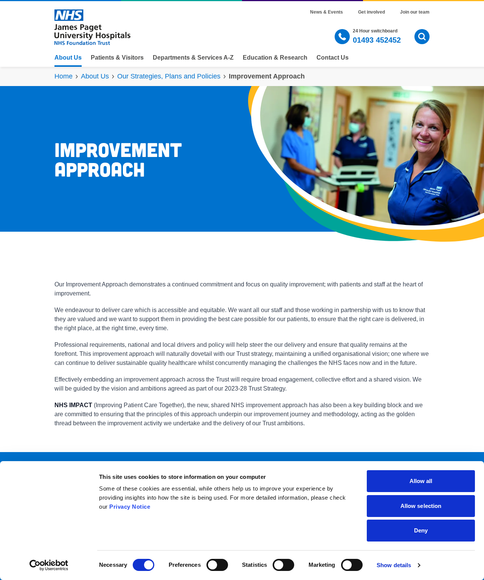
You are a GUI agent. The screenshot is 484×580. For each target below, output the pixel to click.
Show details (394, 565)
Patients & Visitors (117, 58)
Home (63, 76)
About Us (68, 58)
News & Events (326, 12)
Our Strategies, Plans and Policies (168, 76)
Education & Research (275, 58)
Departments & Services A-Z (193, 58)
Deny (421, 530)
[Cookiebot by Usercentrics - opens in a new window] (49, 565)
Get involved (371, 12)
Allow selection (421, 506)
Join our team (415, 12)
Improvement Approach (267, 76)
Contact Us (332, 58)
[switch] (217, 565)
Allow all (421, 481)
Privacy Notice (129, 506)
